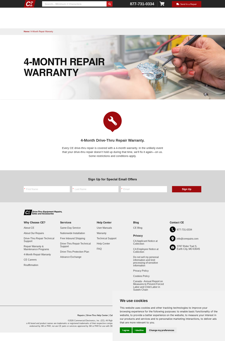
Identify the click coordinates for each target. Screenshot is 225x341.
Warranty (101, 233)
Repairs (81, 315)
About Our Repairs (34, 233)
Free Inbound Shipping (72, 238)
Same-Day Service (70, 228)
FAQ (99, 249)
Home (26, 31)
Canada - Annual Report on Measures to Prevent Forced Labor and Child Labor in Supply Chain (148, 285)
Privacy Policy (141, 270)
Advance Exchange (70, 257)
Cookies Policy (141, 276)
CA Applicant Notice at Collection (145, 242)
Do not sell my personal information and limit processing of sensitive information (146, 261)
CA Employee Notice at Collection (145, 250)
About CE (29, 228)
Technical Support (106, 238)
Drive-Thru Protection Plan (74, 251)
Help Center (103, 243)
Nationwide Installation (72, 233)
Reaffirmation (31, 265)
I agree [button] (125, 330)
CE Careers (30, 259)
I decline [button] (139, 330)
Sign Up (186, 189)
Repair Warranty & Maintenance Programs (36, 247)
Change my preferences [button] (161, 330)
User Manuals (104, 228)
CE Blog (137, 228)
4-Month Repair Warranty (37, 254)
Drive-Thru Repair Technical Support (39, 239)
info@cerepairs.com (187, 238)
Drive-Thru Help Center (97, 315)
